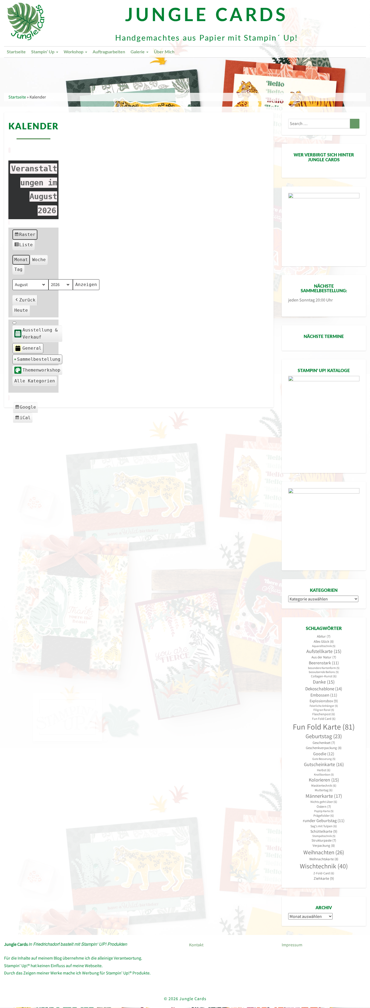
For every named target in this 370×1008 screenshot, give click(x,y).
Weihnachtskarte (323, 859)
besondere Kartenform (323, 668)
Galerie (138, 52)
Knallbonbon (324, 774)
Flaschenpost (323, 714)
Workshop (74, 52)
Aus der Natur (323, 657)
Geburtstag (324, 736)
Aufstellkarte (323, 651)
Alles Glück (324, 641)
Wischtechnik (324, 866)
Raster (25, 236)
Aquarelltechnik (323, 646)
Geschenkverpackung (324, 748)
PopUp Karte (323, 811)
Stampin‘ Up (43, 52)
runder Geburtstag (324, 820)
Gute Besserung (323, 759)
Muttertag (324, 790)
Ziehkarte (324, 878)
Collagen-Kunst (324, 676)
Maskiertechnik (323, 785)
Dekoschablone (323, 689)
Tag (18, 269)
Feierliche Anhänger (324, 706)
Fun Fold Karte (324, 727)
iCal (24, 419)
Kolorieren (324, 780)
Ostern (324, 807)
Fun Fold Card (324, 719)
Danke (324, 682)
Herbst (323, 770)
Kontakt (196, 944)
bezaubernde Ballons (324, 672)
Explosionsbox (324, 700)
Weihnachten (323, 852)
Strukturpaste (323, 840)
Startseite (16, 52)
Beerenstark (324, 662)
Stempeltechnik (323, 836)
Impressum (292, 944)
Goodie (323, 753)
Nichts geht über (323, 802)
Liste (23, 246)
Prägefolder (323, 815)
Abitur (323, 636)
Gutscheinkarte (324, 764)
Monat (21, 259)
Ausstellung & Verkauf (40, 333)
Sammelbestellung (38, 359)
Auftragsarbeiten (109, 52)
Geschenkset (324, 743)
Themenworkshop (41, 370)
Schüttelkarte (323, 831)
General (31, 348)
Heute (21, 310)
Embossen (323, 695)
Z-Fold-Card (323, 873)
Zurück (27, 300)
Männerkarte (324, 796)
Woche (39, 259)
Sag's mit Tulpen (323, 826)
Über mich (164, 52)
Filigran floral (323, 710)
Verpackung (324, 845)
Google (26, 408)
